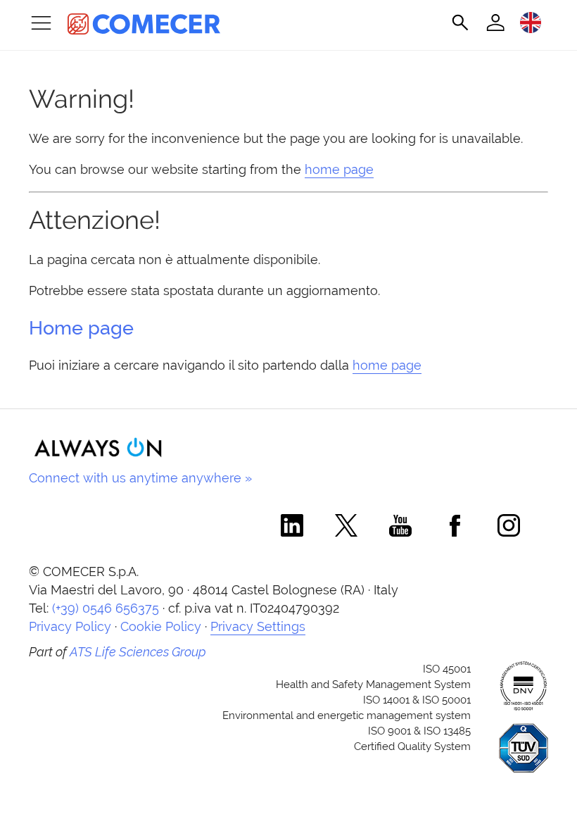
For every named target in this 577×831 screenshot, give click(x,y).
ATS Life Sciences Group (138, 651)
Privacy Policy (70, 626)
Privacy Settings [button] (257, 626)
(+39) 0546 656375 (105, 608)
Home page (81, 328)
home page (339, 169)
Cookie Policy (160, 626)
